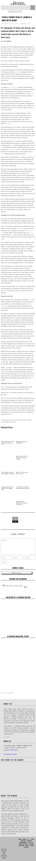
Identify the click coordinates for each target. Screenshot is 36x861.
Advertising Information (10, 754)
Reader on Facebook (18, 579)
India (20, 149)
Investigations (23, 844)
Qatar (30, 300)
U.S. (29, 839)
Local (32, 839)
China (10, 149)
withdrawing (20, 228)
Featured (5, 23)
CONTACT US (7, 741)
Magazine (21, 845)
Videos (27, 845)
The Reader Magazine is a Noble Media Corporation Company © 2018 (4, 853)
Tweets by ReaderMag (7, 693)
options (17, 72)
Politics (10, 23)
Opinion (31, 844)
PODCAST (26, 847)
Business (29, 841)
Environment (23, 842)
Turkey (14, 149)
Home (19, 839)
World (17, 23)
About (32, 845)
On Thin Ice (12, 87)
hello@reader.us (14, 750)
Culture (23, 841)
